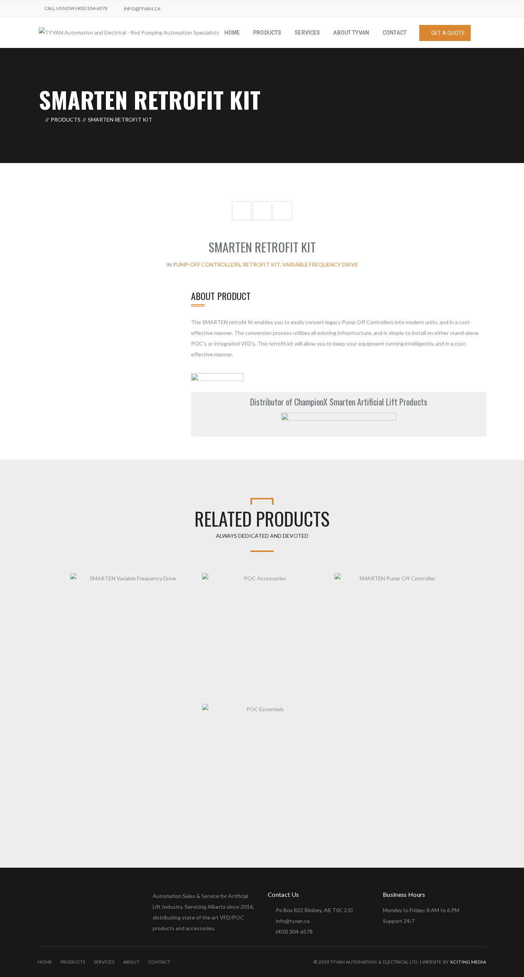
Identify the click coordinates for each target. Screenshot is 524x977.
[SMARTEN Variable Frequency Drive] (181, 580)
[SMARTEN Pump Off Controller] (446, 580)
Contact (159, 962)
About (131, 962)
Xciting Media (468, 962)
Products (66, 119)
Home (45, 962)
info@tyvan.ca (142, 9)
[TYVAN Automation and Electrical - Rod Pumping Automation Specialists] (129, 32)
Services (104, 962)
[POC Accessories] (314, 580)
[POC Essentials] (314, 711)
